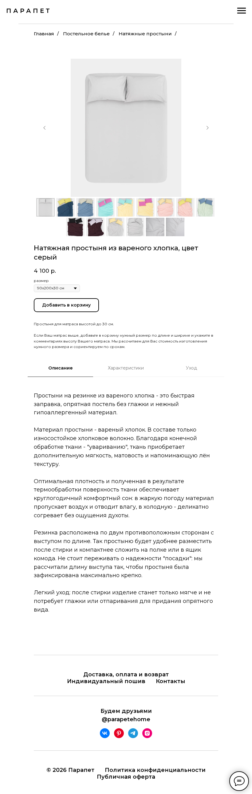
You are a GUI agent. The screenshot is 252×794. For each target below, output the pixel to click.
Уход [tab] (191, 368)
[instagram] (147, 733)
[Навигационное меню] (241, 11)
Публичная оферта (126, 776)
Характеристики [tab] (126, 368)
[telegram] (133, 733)
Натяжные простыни (145, 34)
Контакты (170, 681)
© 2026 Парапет (70, 770)
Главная (44, 34)
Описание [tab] (60, 368)
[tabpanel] (126, 512)
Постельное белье (86, 34)
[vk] (105, 733)
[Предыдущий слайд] (44, 127)
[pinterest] (119, 733)
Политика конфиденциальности (155, 770)
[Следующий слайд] (207, 127)
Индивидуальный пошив (106, 681)
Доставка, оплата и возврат (126, 674)
